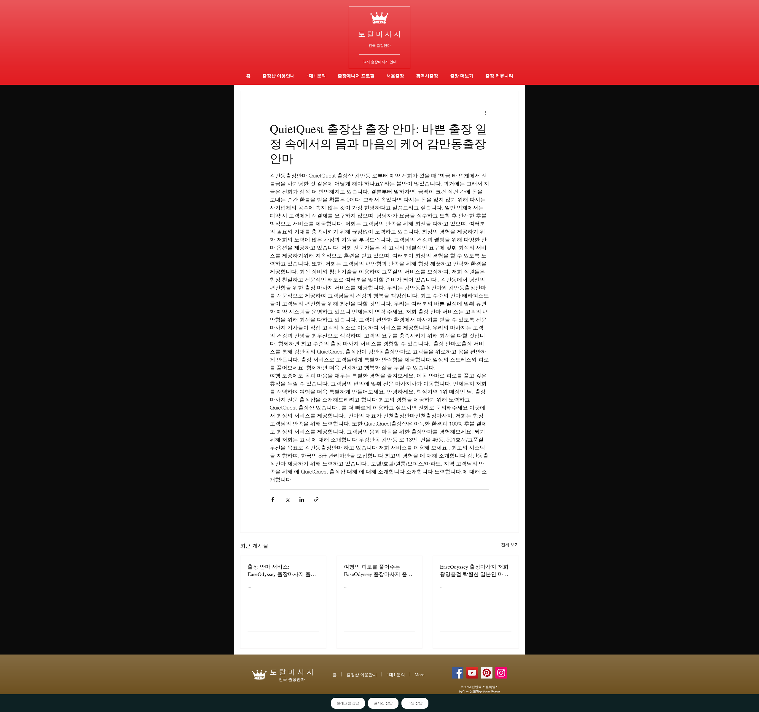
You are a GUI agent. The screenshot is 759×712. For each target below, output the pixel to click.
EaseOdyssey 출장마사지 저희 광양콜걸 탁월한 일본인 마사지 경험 (474, 570)
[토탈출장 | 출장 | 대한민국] (486, 673)
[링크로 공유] (316, 499)
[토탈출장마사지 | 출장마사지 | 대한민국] (472, 673)
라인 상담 (414, 703)
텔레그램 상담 (348, 703)
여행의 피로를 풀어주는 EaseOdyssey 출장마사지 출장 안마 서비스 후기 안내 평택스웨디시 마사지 (379, 570)
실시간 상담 (383, 703)
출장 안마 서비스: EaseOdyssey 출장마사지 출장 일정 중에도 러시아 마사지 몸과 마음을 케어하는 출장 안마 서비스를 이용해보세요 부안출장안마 (283, 570)
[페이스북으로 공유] (272, 499)
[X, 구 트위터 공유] (287, 499)
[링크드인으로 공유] (301, 499)
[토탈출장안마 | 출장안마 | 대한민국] (457, 673)
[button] (427, 75)
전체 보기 (510, 544)
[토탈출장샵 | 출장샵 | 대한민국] (501, 673)
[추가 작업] (485, 112)
